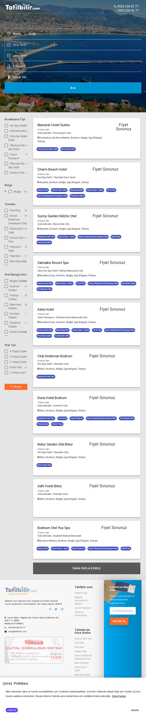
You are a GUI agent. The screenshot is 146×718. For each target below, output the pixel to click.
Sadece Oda (17, 172)
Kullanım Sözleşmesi (81, 614)
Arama (17, 33)
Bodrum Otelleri (14, 288)
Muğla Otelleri (18, 281)
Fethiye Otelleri (13, 297)
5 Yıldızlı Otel (17, 356)
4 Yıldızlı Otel (17, 351)
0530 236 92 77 (127, 6)
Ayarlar (135, 710)
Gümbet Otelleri (14, 315)
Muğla (32, 33)
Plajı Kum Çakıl (14, 248)
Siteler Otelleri (18, 331)
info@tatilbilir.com (17, 631)
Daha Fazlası (119, 696)
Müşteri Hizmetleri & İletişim (81, 600)
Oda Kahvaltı (17, 130)
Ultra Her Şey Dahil (16, 138)
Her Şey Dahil (17, 125)
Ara (73, 88)
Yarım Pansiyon (13, 156)
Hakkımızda (81, 593)
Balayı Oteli (81, 651)
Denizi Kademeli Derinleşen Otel (17, 219)
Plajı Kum (15, 255)
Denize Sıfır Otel (16, 239)
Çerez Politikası (83, 608)
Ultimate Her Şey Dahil (16, 165)
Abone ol (119, 621)
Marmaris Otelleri (14, 306)
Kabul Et (11, 710)
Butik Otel (15, 367)
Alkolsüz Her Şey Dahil (16, 147)
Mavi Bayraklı (18, 261)
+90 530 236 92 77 (16, 627)
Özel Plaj (15, 210)
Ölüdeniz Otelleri (14, 324)
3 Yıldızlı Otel (17, 362)
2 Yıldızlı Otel (17, 372)
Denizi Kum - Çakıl (16, 230)
